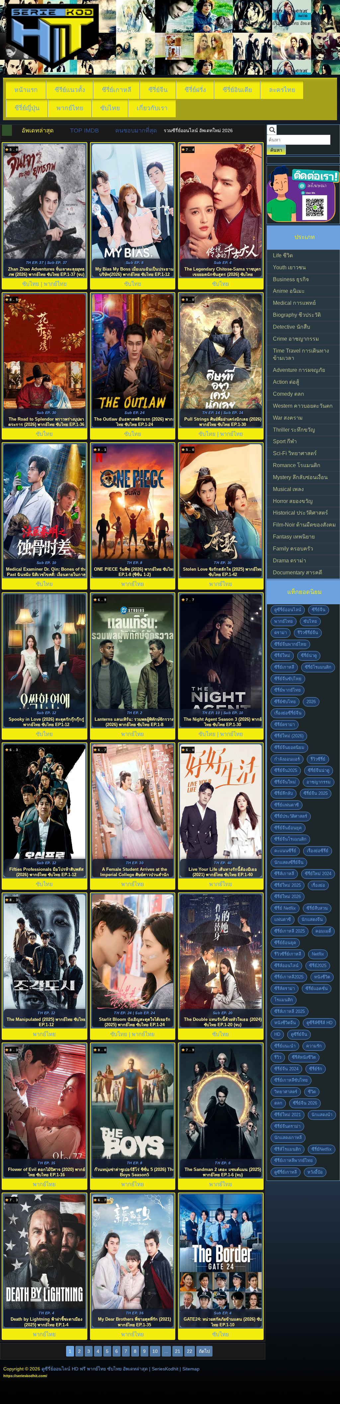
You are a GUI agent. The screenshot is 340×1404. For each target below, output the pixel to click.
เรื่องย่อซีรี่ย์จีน (287, 712)
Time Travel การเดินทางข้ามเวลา (301, 354)
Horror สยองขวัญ (293, 501)
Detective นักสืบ (291, 327)
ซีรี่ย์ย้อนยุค (285, 942)
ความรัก (314, 1045)
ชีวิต (312, 1091)
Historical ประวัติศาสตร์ (300, 513)
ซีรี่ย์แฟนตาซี (286, 804)
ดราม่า (280, 632)
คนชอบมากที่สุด (136, 130)
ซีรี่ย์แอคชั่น (316, 988)
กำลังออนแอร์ (287, 759)
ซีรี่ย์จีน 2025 (315, 793)
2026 (311, 701)
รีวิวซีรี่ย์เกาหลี (287, 953)
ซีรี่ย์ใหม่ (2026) (288, 735)
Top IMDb (84, 130)
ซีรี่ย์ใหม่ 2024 (318, 873)
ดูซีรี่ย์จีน (299, 1034)
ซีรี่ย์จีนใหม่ (285, 782)
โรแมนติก (283, 999)
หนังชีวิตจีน (285, 1022)
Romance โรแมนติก (296, 465)
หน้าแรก (26, 89)
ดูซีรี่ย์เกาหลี (285, 1172)
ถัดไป (204, 1351)
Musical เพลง (288, 489)
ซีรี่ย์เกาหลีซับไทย (291, 1080)
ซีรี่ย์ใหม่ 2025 (287, 885)
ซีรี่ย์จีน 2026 (305, 1103)
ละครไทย (282, 89)
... (166, 1351)
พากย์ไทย (69, 108)
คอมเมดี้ (323, 931)
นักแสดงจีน (312, 919)
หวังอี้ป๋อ (315, 1172)
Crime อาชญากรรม (296, 339)
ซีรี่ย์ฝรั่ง (195, 89)
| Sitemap (190, 1368)
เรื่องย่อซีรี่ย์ (317, 850)
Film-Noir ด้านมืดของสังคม (304, 525)
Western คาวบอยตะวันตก (303, 406)
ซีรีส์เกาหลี (284, 873)
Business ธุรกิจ (291, 279)
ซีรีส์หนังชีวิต (304, 1057)
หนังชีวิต (322, 976)
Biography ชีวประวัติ (297, 315)
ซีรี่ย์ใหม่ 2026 (287, 896)
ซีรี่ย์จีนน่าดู (318, 770)
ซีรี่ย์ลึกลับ (283, 793)
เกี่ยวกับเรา (152, 108)
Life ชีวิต (283, 255)
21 (177, 1351)
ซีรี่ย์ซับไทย (285, 701)
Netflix (318, 953)
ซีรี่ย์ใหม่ (282, 655)
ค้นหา (276, 150)
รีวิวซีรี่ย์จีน (308, 632)
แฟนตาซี (282, 919)
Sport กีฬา (285, 441)
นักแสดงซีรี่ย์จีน (288, 862)
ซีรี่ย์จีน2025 (285, 770)
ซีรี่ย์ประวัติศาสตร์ (290, 816)
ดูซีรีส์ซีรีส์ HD (319, 1022)
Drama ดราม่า (289, 560)
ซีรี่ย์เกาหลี (116, 89)
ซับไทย (110, 108)
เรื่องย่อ (318, 885)
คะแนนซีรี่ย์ (285, 850)
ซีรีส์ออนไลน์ (286, 965)
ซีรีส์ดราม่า (284, 988)
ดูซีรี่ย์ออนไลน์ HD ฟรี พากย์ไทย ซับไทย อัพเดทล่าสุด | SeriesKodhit (110, 1368)
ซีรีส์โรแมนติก (287, 1149)
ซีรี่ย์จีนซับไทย (287, 678)
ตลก (278, 1103)
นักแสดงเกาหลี (288, 1137)
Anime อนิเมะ (289, 291)
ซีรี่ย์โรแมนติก (318, 667)
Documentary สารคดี (297, 572)
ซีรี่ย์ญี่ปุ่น (27, 108)
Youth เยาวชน (289, 267)
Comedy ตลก (288, 394)
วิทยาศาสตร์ (285, 1091)
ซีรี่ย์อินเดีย (237, 89)
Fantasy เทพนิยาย (294, 536)
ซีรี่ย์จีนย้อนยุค (288, 827)
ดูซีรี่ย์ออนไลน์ (287, 609)
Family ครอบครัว (293, 548)
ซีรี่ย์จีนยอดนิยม (289, 747)
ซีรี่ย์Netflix (321, 1149)
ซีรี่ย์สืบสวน (317, 908)
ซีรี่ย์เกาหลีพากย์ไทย (293, 1160)
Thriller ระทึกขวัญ (294, 430)
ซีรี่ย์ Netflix (285, 908)
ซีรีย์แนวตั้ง (70, 89)
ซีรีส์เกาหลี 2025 (289, 1011)
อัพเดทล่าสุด (38, 130)
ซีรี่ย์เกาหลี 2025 (289, 931)
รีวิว (277, 1057)
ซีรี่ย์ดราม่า (284, 724)
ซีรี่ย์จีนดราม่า (287, 1126)
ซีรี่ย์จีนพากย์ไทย (290, 644)
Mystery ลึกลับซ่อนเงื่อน (300, 477)
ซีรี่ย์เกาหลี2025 (288, 976)
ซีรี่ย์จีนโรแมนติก (290, 839)
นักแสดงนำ (321, 1114)
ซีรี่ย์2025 (317, 965)
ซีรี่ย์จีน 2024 (286, 1068)
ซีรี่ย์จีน (158, 89)
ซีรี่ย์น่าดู (309, 655)
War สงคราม (288, 418)
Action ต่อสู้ (286, 382)
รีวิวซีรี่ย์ (317, 759)
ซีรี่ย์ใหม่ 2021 (287, 1114)
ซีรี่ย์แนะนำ (285, 1045)
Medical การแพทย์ (294, 303)
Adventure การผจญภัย (299, 370)
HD (277, 1034)
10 (155, 1351)
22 (189, 1351)
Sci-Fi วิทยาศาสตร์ (295, 453)
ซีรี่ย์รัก (315, 1068)
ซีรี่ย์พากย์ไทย (287, 690)
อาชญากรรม (318, 782)
